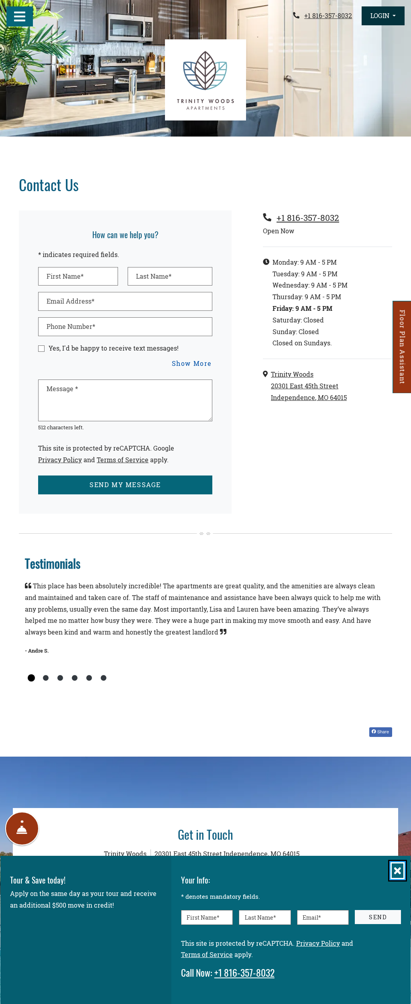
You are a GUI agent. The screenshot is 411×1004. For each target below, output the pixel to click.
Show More (192, 363)
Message (62, 388)
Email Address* (70, 301)
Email (312, 917)
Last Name (260, 917)
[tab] (31, 678)
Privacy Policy (60, 459)
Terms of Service (123, 459)
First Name (203, 917)
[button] (383, 15)
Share (382, 731)
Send (378, 916)
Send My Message (125, 484)
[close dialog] (397, 871)
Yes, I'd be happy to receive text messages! (114, 348)
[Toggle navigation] (19, 16)
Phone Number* (71, 326)
